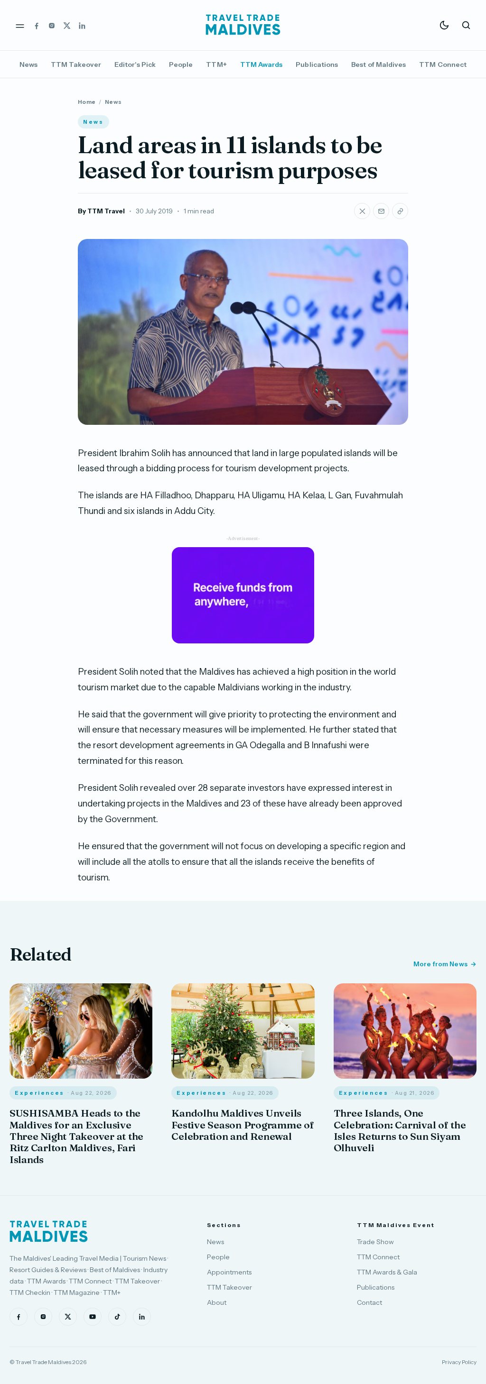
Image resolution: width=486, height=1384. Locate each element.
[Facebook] (36, 25)
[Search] (466, 25)
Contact (369, 1302)
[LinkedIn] (82, 25)
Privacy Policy (459, 1362)
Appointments (229, 1272)
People (181, 64)
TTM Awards (261, 64)
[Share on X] (362, 211)
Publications (317, 64)
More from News (440, 964)
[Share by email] (381, 211)
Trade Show (375, 1241)
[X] (67, 25)
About (216, 1302)
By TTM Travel (101, 211)
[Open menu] (19, 25)
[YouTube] (93, 1317)
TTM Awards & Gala (387, 1272)
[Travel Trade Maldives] (48, 1231)
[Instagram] (51, 25)
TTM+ (216, 64)
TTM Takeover (76, 64)
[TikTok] (117, 1317)
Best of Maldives (378, 64)
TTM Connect (443, 64)
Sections (224, 1224)
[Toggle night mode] (444, 25)
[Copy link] (400, 211)
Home (86, 101)
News (28, 64)
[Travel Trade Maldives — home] (243, 25)
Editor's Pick (135, 64)
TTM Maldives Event (396, 1224)
